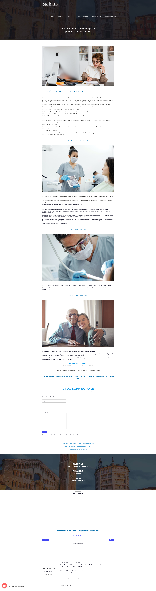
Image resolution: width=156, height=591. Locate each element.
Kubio (87, 585)
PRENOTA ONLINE (96, 16)
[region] (78, 472)
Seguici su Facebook (78, 535)
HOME (59, 11)
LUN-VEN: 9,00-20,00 (78, 481)
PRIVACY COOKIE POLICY (110, 16)
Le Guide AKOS (76, 16)
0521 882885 (78, 473)
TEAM (73, 11)
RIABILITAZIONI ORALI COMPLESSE (107, 11)
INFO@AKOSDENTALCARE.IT (78, 466)
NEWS (68, 16)
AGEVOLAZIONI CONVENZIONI (57, 16)
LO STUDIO (66, 11)
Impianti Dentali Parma (73, 556)
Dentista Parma (63, 556)
